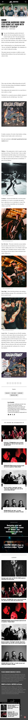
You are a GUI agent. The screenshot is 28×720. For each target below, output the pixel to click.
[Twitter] (13, 383)
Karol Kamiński (11, 402)
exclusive (8, 393)
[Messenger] (10, 383)
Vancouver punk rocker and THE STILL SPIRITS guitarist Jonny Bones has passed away (13, 706)
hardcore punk (14, 395)
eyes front (14, 393)
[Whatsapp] (15, 383)
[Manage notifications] (25, 717)
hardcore (20, 393)
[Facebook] (8, 383)
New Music (4, 19)
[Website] (14, 414)
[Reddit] (18, 383)
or (11, 684)
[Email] (20, 383)
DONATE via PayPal (5, 684)
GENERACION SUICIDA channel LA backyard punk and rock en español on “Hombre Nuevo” (14, 466)
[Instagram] (12, 414)
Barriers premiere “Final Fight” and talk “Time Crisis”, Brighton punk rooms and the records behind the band (13, 489)
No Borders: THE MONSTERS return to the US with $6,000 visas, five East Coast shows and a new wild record (13, 714)
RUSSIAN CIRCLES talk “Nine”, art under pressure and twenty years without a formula (14, 511)
